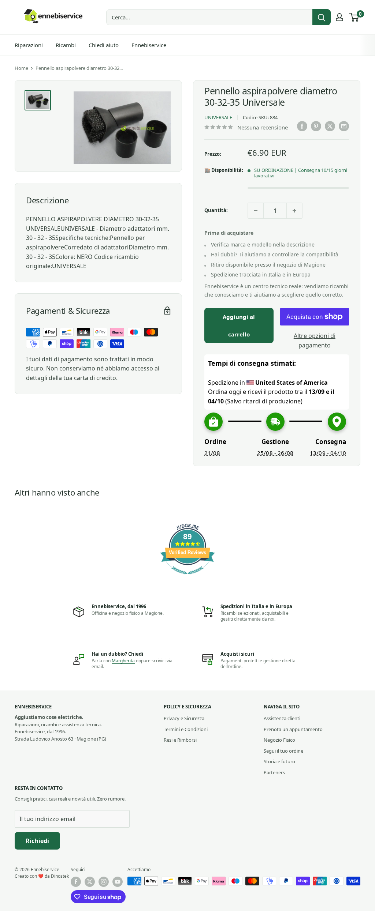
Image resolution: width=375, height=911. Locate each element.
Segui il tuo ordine (283, 751)
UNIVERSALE (218, 117)
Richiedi (37, 841)
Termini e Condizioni (186, 729)
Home (21, 68)
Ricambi (66, 45)
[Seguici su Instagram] (104, 882)
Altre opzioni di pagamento (314, 340)
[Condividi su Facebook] (302, 126)
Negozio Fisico (279, 740)
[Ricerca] (321, 17)
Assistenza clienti (282, 718)
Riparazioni (29, 45)
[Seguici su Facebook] (76, 882)
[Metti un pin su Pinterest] (316, 126)
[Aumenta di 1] (294, 210)
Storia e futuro (279, 761)
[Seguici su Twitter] (90, 882)
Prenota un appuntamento (293, 729)
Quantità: (216, 210)
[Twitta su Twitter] (330, 126)
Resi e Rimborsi (180, 740)
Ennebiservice (148, 45)
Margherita (123, 661)
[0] (354, 17)
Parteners (274, 772)
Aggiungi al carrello (239, 325)
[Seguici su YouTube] (117, 882)
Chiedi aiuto (104, 45)
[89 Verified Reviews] (187, 578)
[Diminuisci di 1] (255, 210)
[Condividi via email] (344, 126)
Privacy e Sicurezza (184, 718)
